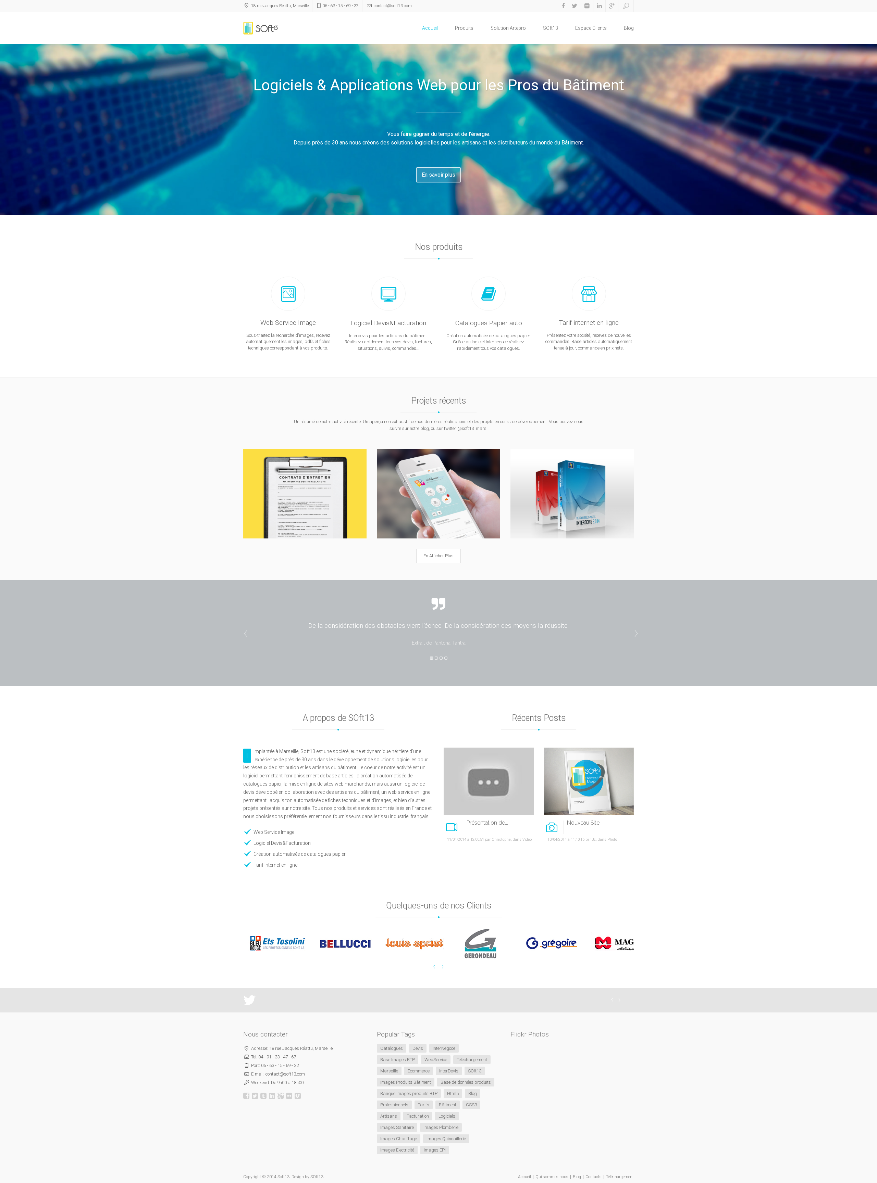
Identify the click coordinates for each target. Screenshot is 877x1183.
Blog (629, 28)
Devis (417, 1048)
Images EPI (435, 1150)
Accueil (430, 28)
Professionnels (394, 1104)
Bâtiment (447, 1104)
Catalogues (391, 1048)
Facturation (418, 1116)
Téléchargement (472, 1059)
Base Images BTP (397, 1059)
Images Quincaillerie (446, 1138)
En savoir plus (438, 174)
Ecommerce (419, 1070)
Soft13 (283, 1176)
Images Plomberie (440, 1127)
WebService (435, 1059)
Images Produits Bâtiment (405, 1082)
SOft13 (550, 28)
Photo (612, 839)
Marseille (389, 1070)
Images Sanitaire (397, 1127)
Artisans (388, 1116)
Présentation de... (487, 822)
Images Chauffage (398, 1138)
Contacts (593, 1176)
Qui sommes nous (551, 1176)
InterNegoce (444, 1048)
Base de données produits (466, 1082)
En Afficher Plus (438, 555)
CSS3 (471, 1104)
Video (527, 839)
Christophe (501, 839)
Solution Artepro (508, 28)
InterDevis (448, 1070)
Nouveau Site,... (585, 822)
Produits (464, 28)
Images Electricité (397, 1150)
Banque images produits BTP (408, 1093)
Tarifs (423, 1104)
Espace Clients (591, 28)
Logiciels (446, 1116)
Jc (594, 839)
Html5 (453, 1093)
